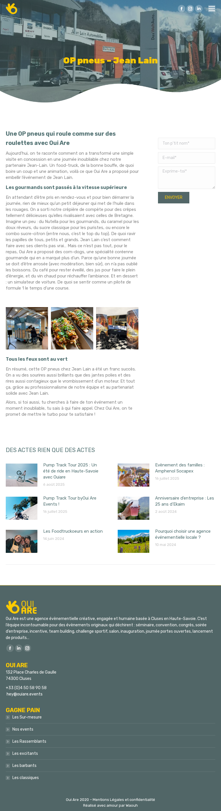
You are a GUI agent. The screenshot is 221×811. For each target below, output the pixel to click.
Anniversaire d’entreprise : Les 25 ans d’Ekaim (184, 501)
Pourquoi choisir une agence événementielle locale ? (183, 534)
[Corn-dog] (72, 328)
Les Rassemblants (29, 741)
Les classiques (25, 777)
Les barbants (24, 765)
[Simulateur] (117, 328)
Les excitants (25, 753)
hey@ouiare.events (25, 694)
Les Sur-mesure (27, 717)
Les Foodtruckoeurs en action (73, 531)
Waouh (132, 805)
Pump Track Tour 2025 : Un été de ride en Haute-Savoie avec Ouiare (70, 471)
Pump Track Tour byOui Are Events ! (69, 501)
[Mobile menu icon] (211, 8)
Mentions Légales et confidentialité (124, 799)
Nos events (22, 729)
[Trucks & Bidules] (27, 328)
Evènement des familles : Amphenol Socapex (180, 468)
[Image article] (21, 475)
